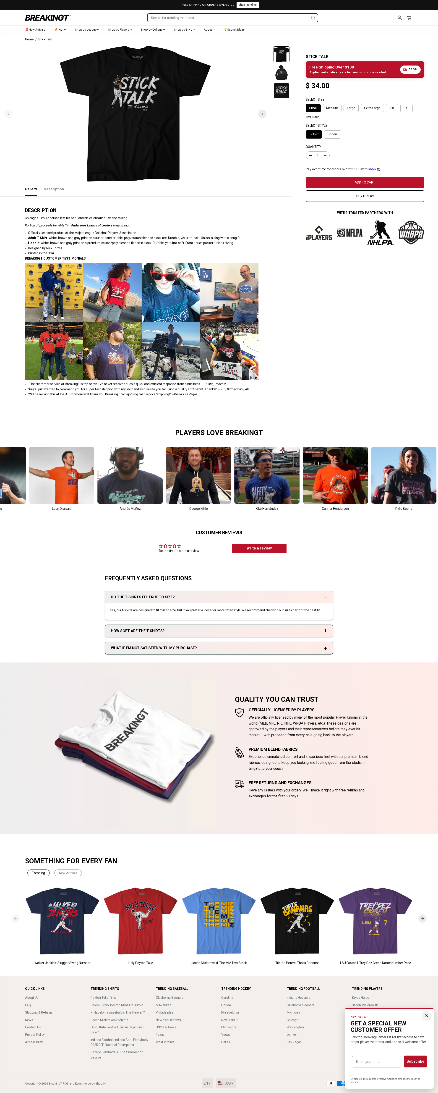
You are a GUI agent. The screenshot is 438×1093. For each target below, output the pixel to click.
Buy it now (365, 196)
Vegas (225, 1034)
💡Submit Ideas (234, 29)
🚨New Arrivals (35, 29)
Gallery (31, 189)
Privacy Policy (35, 1034)
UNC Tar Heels (166, 1027)
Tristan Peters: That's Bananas (297, 963)
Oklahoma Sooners (169, 997)
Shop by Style (183, 29)
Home (29, 39)
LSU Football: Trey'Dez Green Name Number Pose (375, 963)
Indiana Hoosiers (298, 997)
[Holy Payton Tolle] (141, 921)
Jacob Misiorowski (365, 1005)
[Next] (262, 114)
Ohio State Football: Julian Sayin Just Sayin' (117, 1029)
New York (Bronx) (168, 1020)
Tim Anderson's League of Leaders (88, 225)
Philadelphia (164, 1012)
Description (54, 189)
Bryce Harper (361, 997)
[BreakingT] (48, 17)
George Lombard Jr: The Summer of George (117, 1054)
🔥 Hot (59, 29)
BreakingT (55, 1083)
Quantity (313, 147)
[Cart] (409, 18)
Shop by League (86, 29)
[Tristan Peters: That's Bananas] (297, 921)
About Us (31, 997)
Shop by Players (119, 29)
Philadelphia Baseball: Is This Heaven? (118, 1012)
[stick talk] (135, 113)
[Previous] (8, 114)
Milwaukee (163, 1005)
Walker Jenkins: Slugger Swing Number (62, 963)
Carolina (227, 997)
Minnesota (229, 1027)
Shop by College (152, 29)
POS (66, 1083)
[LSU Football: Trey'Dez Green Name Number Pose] (375, 921)
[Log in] (400, 18)
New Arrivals (68, 873)
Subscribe (415, 1061)
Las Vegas (294, 1042)
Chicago (292, 1020)
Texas (160, 1034)
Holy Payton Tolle (140, 963)
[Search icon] (313, 17)
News (29, 1020)
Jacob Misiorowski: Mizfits (109, 1020)
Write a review (259, 548)
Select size (315, 99)
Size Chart (312, 117)
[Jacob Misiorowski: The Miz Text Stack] (219, 921)
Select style (316, 125)
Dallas (225, 1042)
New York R (229, 1020)
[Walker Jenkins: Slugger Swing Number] (62, 921)
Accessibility (34, 1042)
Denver (292, 1034)
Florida (226, 1005)
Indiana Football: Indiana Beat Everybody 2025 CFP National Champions (119, 1042)
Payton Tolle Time (104, 997)
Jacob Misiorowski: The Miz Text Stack (219, 963)
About (208, 29)
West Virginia (165, 1042)
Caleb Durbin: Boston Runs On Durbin (117, 1005)
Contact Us (33, 1027)
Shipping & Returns (38, 1012)
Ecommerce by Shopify (90, 1083)
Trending (38, 873)
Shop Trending (248, 4)
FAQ (28, 1005)
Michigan (293, 1012)
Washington (295, 1027)
